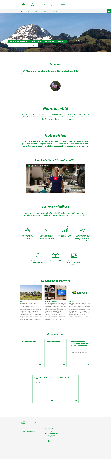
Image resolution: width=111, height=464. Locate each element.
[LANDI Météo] (109, 11)
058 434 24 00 (51, 428)
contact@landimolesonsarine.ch (55, 431)
